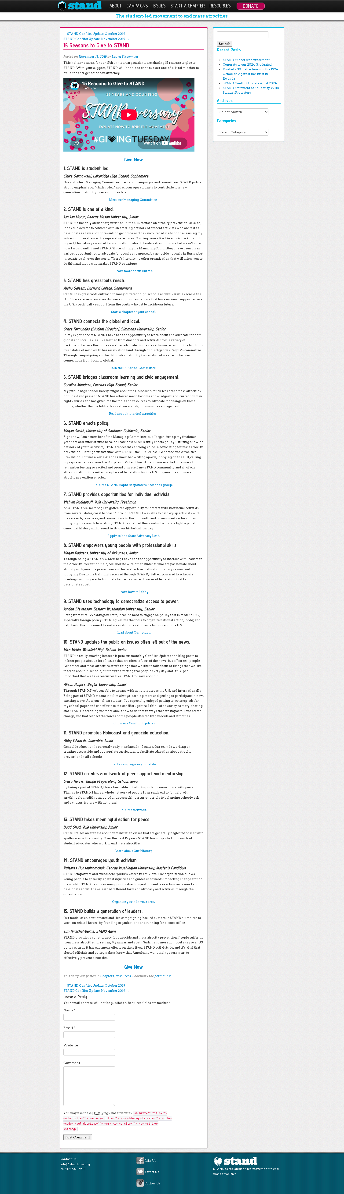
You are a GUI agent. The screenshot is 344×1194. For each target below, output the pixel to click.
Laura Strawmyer (125, 56)
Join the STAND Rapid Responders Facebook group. (134, 485)
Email (69, 1028)
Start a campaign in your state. (134, 764)
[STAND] (82, 6)
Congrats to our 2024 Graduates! (247, 64)
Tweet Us (152, 1172)
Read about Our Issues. (134, 632)
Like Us (150, 1160)
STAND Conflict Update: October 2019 (94, 33)
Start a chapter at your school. (133, 312)
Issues (159, 6)
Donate (250, 6)
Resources (220, 6)
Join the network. (134, 810)
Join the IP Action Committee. (133, 368)
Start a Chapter (188, 6)
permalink (162, 976)
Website (70, 1045)
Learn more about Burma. (133, 271)
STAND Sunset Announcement (246, 60)
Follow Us (153, 1183)
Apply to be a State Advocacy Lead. (133, 536)
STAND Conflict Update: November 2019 (96, 39)
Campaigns (137, 6)
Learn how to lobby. (133, 592)
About (116, 6)
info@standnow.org (75, 1164)
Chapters (107, 976)
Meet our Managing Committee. (133, 200)
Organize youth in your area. (133, 901)
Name (69, 1010)
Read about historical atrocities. (133, 413)
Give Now (133, 159)
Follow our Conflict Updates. (133, 723)
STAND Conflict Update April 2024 (250, 83)
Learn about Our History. (133, 851)
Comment (71, 1063)
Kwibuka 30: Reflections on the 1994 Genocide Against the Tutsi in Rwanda (250, 73)
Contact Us (68, 1159)
